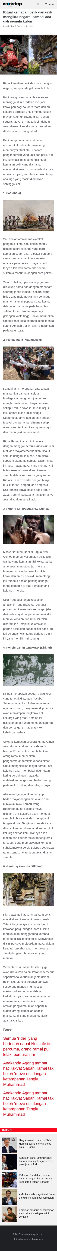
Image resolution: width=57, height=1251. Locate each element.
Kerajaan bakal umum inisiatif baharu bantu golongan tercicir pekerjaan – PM (36, 1161)
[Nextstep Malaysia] (12, 4)
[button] (38, 4)
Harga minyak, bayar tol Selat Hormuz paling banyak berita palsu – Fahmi (35, 1143)
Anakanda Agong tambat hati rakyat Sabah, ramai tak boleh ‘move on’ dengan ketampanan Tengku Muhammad (28, 1074)
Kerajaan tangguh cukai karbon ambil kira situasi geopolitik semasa (36, 1213)
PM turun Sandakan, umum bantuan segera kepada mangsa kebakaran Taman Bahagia (37, 1178)
